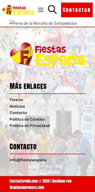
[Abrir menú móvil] (40, 10)
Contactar (77, 10)
